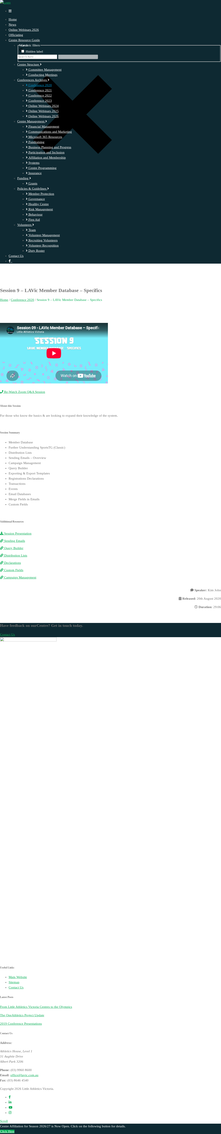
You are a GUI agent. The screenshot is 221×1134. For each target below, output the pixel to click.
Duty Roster (36, 250)
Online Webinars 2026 (24, 29)
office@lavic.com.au (24, 1075)
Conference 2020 (40, 85)
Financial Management (43, 126)
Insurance (35, 173)
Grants (32, 183)
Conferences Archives (32, 80)
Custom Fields (13, 570)
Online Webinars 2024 (43, 106)
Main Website (18, 977)
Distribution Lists (15, 555)
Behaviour (35, 214)
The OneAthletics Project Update (22, 1015)
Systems (33, 162)
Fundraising (36, 142)
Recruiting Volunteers (43, 240)
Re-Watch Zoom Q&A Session (24, 392)
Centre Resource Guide (24, 40)
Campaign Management (19, 577)
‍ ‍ (11, 261)
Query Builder (13, 548)
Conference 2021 (40, 90)
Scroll (4, 1121)
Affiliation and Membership (47, 157)
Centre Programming (42, 168)
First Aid (34, 219)
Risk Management (40, 209)
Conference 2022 (40, 95)
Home (13, 19)
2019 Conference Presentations (21, 1023)
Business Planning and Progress (49, 147)
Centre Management (31, 121)
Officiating (16, 35)
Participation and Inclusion (46, 152)
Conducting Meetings (42, 75)
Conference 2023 (40, 100)
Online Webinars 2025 (43, 111)
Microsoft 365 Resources (45, 137)
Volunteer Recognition (43, 245)
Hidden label (34, 51)
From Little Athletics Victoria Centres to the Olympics (36, 1007)
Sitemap (14, 982)
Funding (23, 178)
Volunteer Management (44, 235)
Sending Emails (14, 541)
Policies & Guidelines (32, 188)
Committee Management (45, 69)
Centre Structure (28, 64)
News (12, 24)
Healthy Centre (38, 204)
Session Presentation (17, 533)
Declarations (12, 563)
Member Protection (41, 194)
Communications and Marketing (50, 131)
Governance (36, 199)
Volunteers (24, 225)
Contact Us (16, 256)
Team (32, 230)
